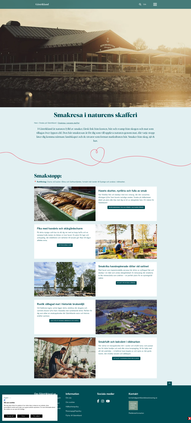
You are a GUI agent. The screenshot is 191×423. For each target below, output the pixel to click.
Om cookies (70, 402)
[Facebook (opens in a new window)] (98, 401)
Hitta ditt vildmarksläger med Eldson (126, 358)
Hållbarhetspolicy (72, 407)
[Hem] (42, 4)
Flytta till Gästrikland (74, 415)
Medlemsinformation (136, 413)
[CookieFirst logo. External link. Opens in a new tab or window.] (5, 400)
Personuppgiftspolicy (73, 411)
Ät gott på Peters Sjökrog (126, 282)
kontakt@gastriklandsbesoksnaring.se (143, 398)
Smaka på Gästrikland (47, 123)
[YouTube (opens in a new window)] (108, 401)
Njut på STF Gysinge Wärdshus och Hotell (65, 320)
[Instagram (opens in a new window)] (102, 401)
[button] (7, 398)
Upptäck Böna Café (64, 245)
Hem (36, 123)
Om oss (68, 398)
